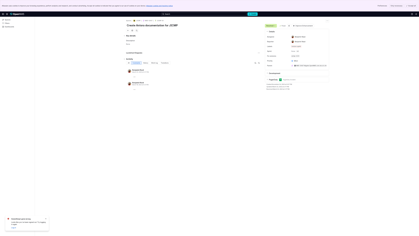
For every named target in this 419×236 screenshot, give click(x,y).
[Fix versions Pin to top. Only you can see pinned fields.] (278, 56)
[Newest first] (259, 63)
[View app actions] (132, 30)
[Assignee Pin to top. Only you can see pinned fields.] (279, 37)
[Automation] (289, 26)
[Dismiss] (46, 218)
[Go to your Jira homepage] (17, 14)
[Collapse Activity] (124, 59)
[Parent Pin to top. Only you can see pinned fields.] (277, 66)
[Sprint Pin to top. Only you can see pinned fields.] (276, 51)
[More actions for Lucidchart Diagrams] (259, 53)
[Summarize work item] (136, 30)
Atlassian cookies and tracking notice (159, 6)
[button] (296, 31)
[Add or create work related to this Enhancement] (128, 30)
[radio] (128, 63)
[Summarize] (255, 63)
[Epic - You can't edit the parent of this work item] (143, 20)
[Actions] (327, 21)
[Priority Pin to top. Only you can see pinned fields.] (277, 61)
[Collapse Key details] (124, 35)
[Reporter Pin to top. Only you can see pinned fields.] (278, 42)
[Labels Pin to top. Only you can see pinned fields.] (277, 46)
